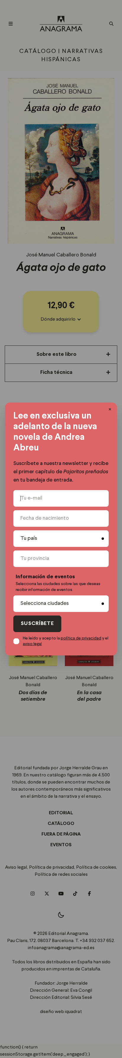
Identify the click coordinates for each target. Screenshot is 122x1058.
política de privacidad (81, 638)
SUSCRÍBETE (37, 623)
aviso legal (32, 644)
